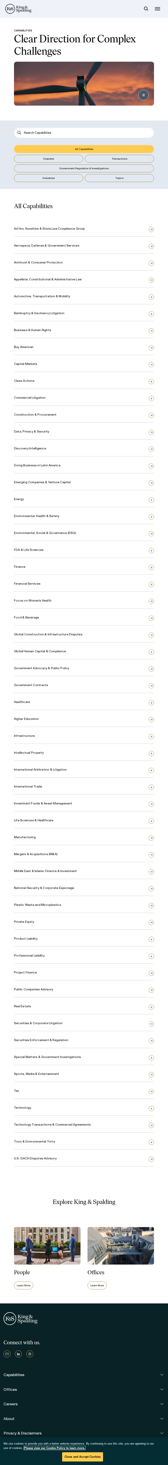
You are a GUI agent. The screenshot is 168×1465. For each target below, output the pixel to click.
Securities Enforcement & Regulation (41, 1040)
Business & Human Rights (32, 330)
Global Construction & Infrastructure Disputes (48, 634)
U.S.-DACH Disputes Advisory (35, 1158)
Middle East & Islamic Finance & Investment (45, 871)
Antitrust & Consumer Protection (38, 262)
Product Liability (26, 939)
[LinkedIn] (18, 1353)
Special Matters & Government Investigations (47, 1057)
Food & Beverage (26, 617)
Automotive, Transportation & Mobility (42, 296)
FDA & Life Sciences (29, 550)
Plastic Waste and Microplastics (37, 905)
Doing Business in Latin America (37, 465)
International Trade (28, 786)
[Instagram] (29, 1353)
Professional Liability (29, 955)
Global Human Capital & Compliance (40, 651)
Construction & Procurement (35, 414)
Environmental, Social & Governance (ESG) (45, 533)
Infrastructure (24, 736)
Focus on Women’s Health (32, 600)
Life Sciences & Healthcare (34, 820)
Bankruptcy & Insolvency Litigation (39, 313)
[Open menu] (157, 9)
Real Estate (22, 1006)
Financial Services (27, 584)
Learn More (23, 1285)
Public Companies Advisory (33, 989)
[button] (84, 149)
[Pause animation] (143, 95)
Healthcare (22, 702)
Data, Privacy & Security (31, 431)
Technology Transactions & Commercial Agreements (52, 1124)
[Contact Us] (7, 1353)
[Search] (146, 8)
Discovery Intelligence (30, 448)
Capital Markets (25, 364)
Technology (22, 1108)
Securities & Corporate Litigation (38, 1023)
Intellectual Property (29, 753)
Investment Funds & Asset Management (43, 803)
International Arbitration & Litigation (40, 769)
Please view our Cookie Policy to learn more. (54, 1448)
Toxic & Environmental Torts (34, 1141)
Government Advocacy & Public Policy (41, 668)
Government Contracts (31, 685)
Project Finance (25, 972)
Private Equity (24, 922)
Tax (16, 1091)
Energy (19, 499)
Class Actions (24, 381)
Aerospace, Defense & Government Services (46, 245)
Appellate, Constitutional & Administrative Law (48, 279)
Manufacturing (25, 837)
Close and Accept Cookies (83, 1456)
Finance (20, 567)
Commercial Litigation (30, 398)
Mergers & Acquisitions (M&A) (36, 854)
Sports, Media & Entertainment (36, 1074)
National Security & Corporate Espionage (44, 888)
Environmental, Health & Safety (37, 516)
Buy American (24, 347)
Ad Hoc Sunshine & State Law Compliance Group (49, 229)
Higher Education (26, 719)
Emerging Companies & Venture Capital (42, 482)
